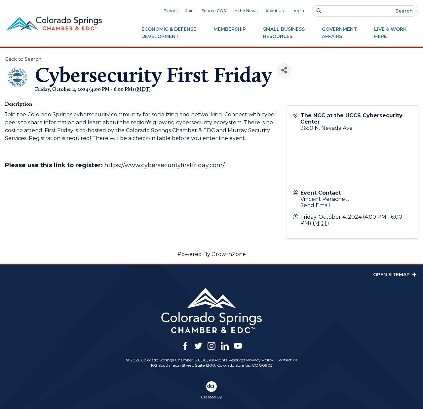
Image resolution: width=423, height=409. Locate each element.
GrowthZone (229, 254)
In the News (245, 10)
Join (189, 10)
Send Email (315, 205)
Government (339, 32)
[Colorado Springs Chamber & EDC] (54, 23)
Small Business (284, 32)
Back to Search (23, 59)
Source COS (214, 10)
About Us (274, 10)
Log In (297, 10)
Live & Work (390, 32)
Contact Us (286, 359)
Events (170, 10)
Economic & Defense (168, 32)
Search (404, 11)
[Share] (284, 70)
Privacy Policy (259, 359)
